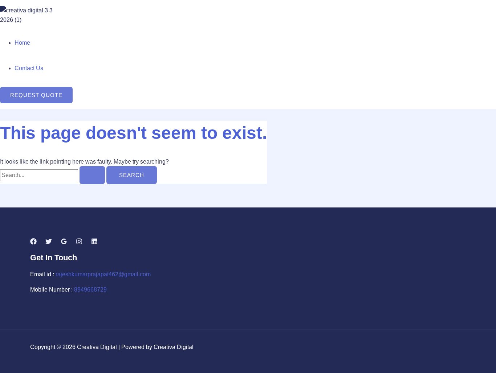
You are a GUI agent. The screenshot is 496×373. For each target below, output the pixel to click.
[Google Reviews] (64, 243)
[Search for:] (53, 175)
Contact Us (29, 68)
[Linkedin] (94, 243)
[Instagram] (79, 243)
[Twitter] (48, 243)
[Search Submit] (92, 175)
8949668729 (90, 289)
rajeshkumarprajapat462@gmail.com (103, 274)
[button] (36, 95)
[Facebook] (33, 243)
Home (22, 43)
